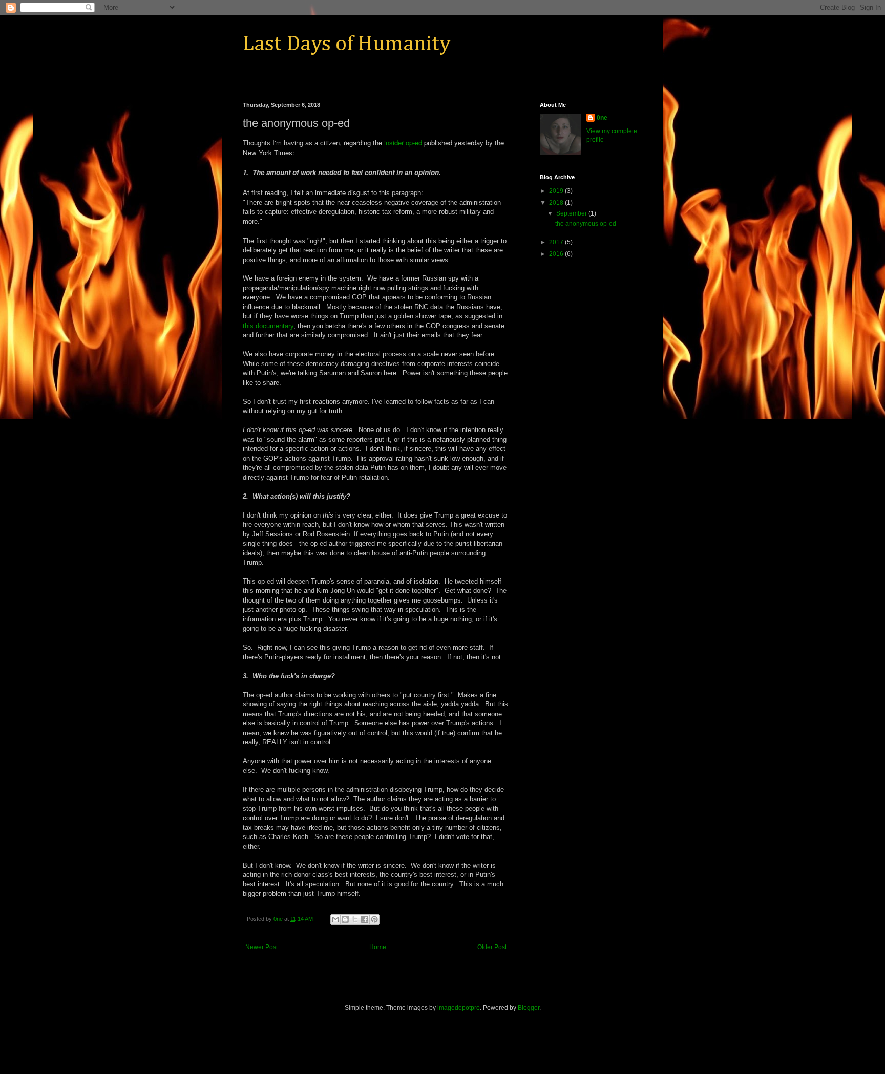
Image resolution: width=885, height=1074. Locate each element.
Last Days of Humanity (347, 44)
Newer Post (261, 947)
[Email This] (335, 919)
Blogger (528, 1008)
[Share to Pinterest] (374, 919)
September (572, 213)
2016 (557, 253)
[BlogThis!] (345, 919)
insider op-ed (403, 142)
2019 (557, 191)
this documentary (268, 326)
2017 (557, 242)
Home (377, 947)
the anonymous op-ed (585, 223)
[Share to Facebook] (365, 919)
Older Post (492, 947)
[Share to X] (355, 919)
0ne (602, 117)
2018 (557, 202)
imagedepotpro (458, 1008)
